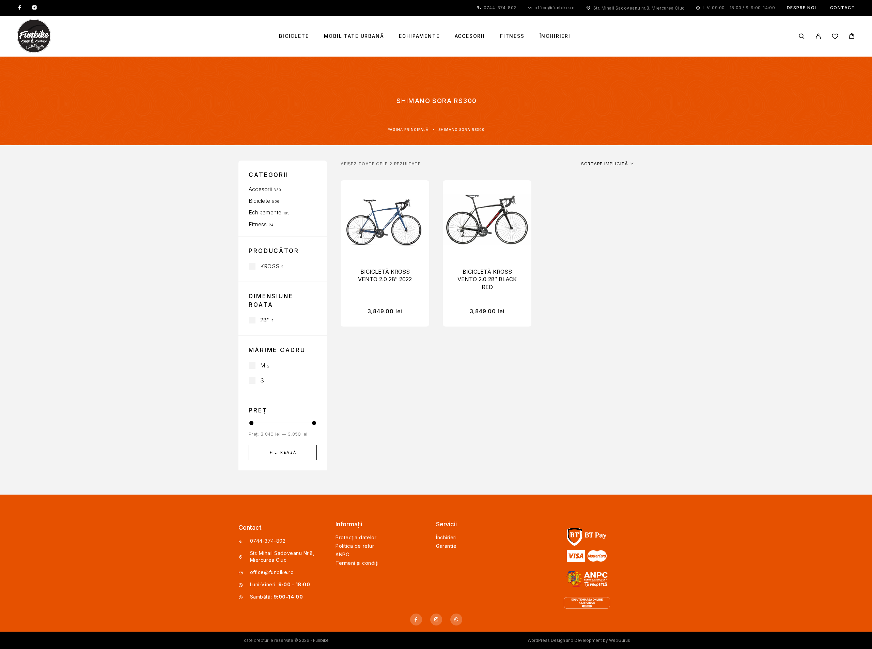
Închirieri (555, 36)
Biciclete (294, 36)
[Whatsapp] (456, 619)
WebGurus (619, 640)
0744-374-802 (500, 7)
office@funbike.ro (554, 7)
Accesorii (470, 36)
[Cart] (851, 37)
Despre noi (801, 7)
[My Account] (818, 36)
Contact (842, 7)
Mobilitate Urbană (354, 36)
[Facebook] (19, 7)
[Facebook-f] (416, 619)
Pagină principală (408, 129)
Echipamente (419, 36)
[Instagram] (34, 7)
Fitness (512, 36)
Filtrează (283, 452)
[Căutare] (801, 36)
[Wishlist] (835, 37)
